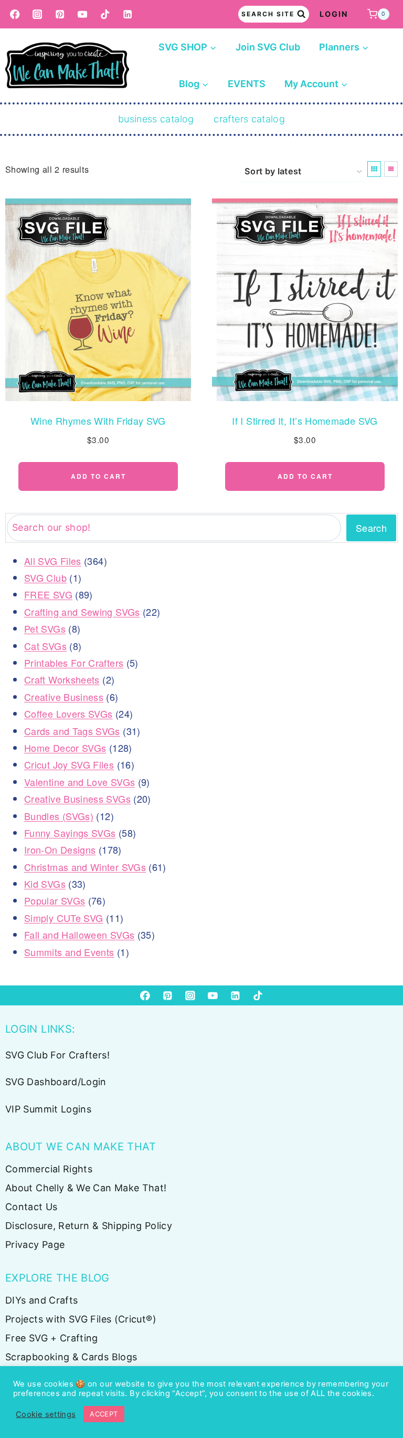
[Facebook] (15, 14)
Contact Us (31, 1206)
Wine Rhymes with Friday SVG (98, 420)
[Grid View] (374, 169)
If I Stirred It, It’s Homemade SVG (304, 420)
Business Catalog (156, 118)
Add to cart (98, 476)
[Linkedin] (127, 14)
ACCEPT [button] (104, 1414)
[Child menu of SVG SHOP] (187, 47)
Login (334, 13)
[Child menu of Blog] (193, 84)
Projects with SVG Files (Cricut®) (80, 1319)
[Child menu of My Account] (316, 84)
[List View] (391, 169)
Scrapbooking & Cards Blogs (71, 1356)
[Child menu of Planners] (344, 47)
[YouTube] (82, 14)
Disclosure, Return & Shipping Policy (88, 1225)
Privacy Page (35, 1244)
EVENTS (247, 83)
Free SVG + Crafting (51, 1337)
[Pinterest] (60, 14)
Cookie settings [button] (46, 1414)
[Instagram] (37, 14)
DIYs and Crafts (41, 1300)
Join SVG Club (268, 47)
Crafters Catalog (249, 118)
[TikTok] (105, 14)
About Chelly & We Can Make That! (86, 1187)
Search (371, 527)
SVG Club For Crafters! (57, 1055)
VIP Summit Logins (48, 1109)
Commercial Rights (48, 1168)
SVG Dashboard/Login (56, 1081)
